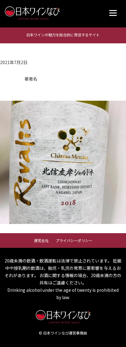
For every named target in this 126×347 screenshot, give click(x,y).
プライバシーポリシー (74, 240)
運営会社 (41, 240)
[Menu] (113, 13)
